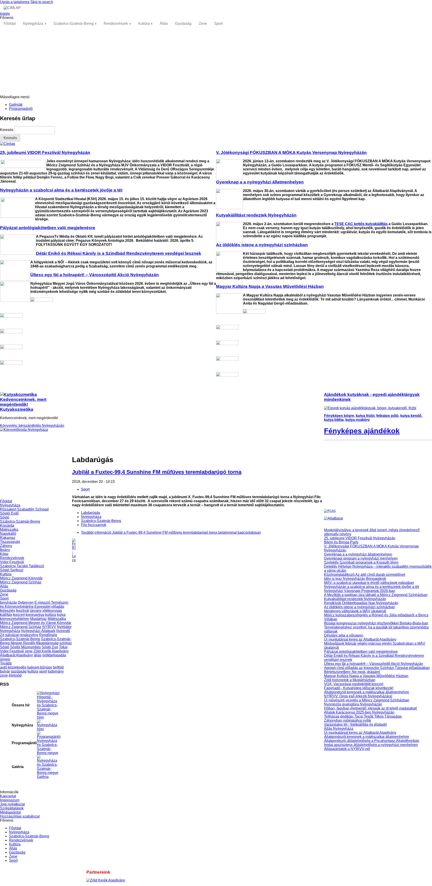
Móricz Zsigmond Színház (20, 582)
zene (29, 651)
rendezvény (29, 635)
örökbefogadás (54, 655)
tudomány (56, 671)
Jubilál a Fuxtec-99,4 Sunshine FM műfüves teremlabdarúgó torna (156, 472)
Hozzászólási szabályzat (20, 816)
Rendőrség (48, 635)
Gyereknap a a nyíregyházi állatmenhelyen (358, 554)
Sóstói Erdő (9, 513)
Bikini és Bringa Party (341, 542)
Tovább (6, 663)
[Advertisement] (216, 61)
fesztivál (22, 611)
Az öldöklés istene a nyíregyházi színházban (359, 607)
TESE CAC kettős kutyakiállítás (361, 224)
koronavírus (35, 615)
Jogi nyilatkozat (12, 804)
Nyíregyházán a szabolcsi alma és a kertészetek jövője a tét (371, 587)
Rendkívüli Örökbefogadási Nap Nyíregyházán (361, 603)
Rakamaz (7, 538)
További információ (171, 532)
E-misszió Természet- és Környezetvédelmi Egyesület (34, 604)
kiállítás (6, 615)
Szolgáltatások (12, 808)
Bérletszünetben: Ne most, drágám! (352, 672)
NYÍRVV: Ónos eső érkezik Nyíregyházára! (358, 696)
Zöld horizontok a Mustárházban (349, 680)
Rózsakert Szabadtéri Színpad (24, 509)
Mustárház (38, 619)
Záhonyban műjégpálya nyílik (347, 720)
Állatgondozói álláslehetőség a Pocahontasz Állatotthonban (371, 741)
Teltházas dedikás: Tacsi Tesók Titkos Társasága (363, 716)
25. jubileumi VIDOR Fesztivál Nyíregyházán (359, 538)
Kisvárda (7, 525)
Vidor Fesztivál (12, 562)
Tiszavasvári (10, 542)
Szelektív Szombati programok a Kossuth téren (361, 562)
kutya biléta (334, 420)
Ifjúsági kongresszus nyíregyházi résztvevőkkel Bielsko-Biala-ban (376, 623)
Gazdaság (183, 23)
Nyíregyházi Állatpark (38, 631)
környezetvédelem (14, 619)
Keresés (7, 130)
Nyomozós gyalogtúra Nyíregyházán (353, 704)
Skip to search (41, 2)
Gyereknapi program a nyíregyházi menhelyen (361, 558)
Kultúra (144, 23)
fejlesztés (7, 611)
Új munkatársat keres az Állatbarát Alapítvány (360, 639)
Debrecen (26, 602)
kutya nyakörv (357, 420)
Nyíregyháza (33, 23)
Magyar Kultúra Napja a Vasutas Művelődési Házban (366, 676)
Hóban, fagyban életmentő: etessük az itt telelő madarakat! (370, 708)
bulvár (5, 671)
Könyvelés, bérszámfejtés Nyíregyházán (32, 425)
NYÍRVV (49, 627)
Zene (203, 23)
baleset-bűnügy (39, 667)
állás (37, 655)
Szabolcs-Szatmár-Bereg (74, 23)
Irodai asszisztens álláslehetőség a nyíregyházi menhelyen (371, 745)
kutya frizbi (365, 416)
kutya (61, 615)
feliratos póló (387, 416)
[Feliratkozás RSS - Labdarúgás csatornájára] (198, 550)
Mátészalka (9, 529)
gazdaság (19, 671)
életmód (15, 675)
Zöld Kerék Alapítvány (51, 651)
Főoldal (10, 23)
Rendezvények (116, 23)
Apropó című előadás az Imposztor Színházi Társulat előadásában (377, 668)
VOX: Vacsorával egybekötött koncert (353, 684)
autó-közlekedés (13, 667)
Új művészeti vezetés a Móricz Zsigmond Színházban (366, 700)
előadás (57, 606)
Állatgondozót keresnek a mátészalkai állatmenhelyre (366, 692)
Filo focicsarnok (93, 525)
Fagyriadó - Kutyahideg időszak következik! (358, 688)
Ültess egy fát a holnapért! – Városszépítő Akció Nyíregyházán (373, 664)
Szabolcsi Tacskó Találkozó (22, 566)
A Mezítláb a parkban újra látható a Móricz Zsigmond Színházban (376, 595)
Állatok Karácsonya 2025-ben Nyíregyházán (359, 712)
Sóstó (4, 517)
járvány (36, 611)
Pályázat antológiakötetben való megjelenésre (361, 651)
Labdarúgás (90, 513)
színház (65, 643)
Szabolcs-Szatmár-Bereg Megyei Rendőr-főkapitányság (35, 641)
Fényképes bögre (339, 416)
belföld (58, 667)
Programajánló (21, 109)
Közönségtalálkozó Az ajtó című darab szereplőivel (364, 574)
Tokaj (63, 647)
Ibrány (5, 550)
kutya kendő (410, 416)
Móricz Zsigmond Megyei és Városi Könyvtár (35, 623)
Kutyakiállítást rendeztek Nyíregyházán (355, 599)
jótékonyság (52, 611)
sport (43, 671)
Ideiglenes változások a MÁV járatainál (355, 611)
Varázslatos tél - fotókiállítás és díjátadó (355, 724)
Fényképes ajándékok (362, 431)
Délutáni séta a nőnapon (343, 635)
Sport (218, 23)
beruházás (8, 602)
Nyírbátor (64, 627)
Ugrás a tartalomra (14, 2)
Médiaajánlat (10, 812)
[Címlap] (7, 144)
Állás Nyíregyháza (338, 728)
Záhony (6, 546)
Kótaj (4, 554)
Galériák (15, 104)
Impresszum (9, 800)
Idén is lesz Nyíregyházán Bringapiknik (355, 579)
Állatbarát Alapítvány (16, 655)
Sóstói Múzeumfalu (25, 647)
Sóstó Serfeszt (11, 570)
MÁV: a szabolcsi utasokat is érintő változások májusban (369, 583)
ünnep (5, 659)
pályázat (12, 635)
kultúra (50, 615)
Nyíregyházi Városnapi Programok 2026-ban (359, 591)
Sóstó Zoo (50, 647)
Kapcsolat (8, 796)
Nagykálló (8, 534)
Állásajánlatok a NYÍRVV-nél (347, 749)
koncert (19, 615)
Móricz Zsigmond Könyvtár (21, 578)
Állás (164, 23)
